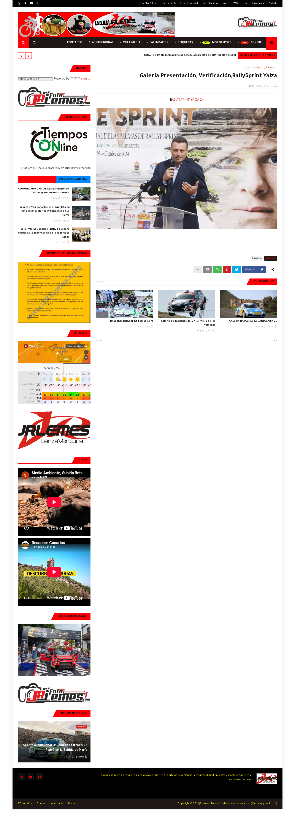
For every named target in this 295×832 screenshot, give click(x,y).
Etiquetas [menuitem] (185, 42)
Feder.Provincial (189, 3)
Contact (41, 803)
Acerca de (57, 803)
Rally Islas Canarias (73, 179)
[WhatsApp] (217, 269)
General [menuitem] (257, 42)
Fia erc (225, 3)
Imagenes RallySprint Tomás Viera (131, 321)
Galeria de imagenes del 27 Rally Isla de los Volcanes (188, 323)
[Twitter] (236, 269)
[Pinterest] (227, 269)
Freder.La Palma (147, 3)
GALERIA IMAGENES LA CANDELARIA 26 (253, 321)
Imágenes (249, 67)
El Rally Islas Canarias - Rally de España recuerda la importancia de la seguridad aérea (44, 233)
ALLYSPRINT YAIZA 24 (186, 100)
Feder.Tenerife (168, 3)
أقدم (100, 340)
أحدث (272, 340)
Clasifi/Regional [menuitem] (101, 42)
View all (100, 281)
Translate (84, 79)
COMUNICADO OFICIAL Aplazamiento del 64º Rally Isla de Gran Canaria (44, 191)
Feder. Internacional (254, 3)
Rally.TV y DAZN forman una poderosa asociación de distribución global (190, 55)
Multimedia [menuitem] (131, 42)
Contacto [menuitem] (74, 42)
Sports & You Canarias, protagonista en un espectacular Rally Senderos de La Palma (44, 211)
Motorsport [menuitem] (221, 42)
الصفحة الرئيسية (267, 67)
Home (72, 803)
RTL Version (25, 803)
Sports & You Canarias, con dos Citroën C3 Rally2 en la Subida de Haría (55, 748)
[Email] (207, 269)
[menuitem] (271, 43)
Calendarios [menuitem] (158, 42)
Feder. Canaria (210, 3)
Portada (272, 3)
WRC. (236, 3)
